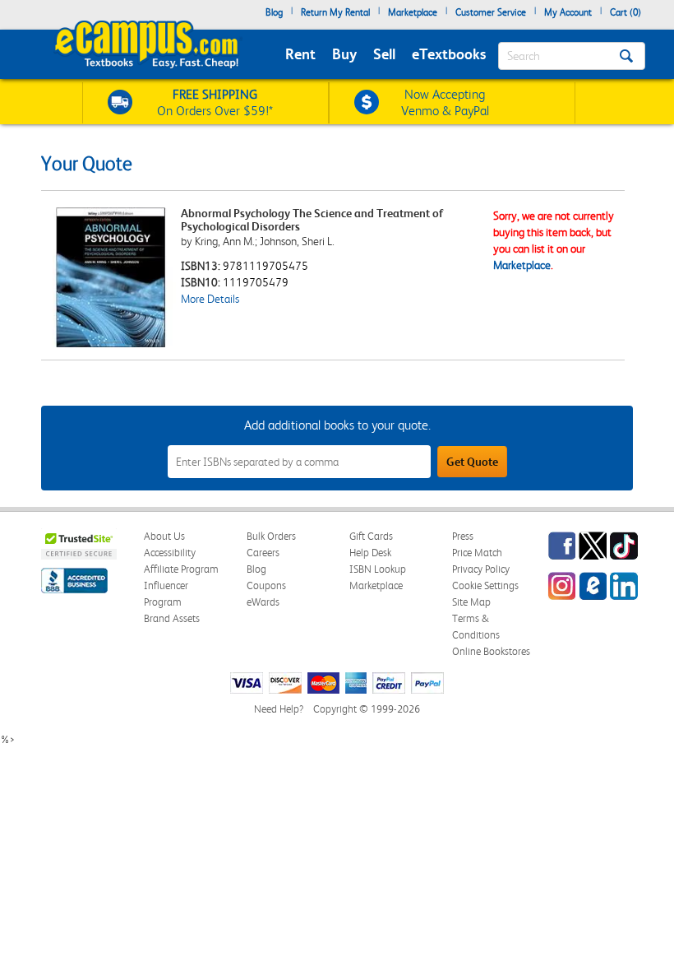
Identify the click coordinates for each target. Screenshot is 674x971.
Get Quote (472, 461)
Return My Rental (335, 12)
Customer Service (490, 12)
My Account (568, 12)
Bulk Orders (271, 536)
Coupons (266, 585)
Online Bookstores (491, 651)
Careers (263, 552)
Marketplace (412, 12)
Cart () (625, 12)
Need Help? (278, 709)
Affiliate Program (181, 569)
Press (462, 536)
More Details (210, 298)
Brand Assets (172, 618)
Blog (274, 12)
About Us (164, 536)
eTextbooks (449, 54)
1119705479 (256, 282)
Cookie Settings (485, 585)
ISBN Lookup (377, 569)
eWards (263, 602)
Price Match (477, 552)
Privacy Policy (481, 569)
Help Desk (370, 552)
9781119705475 (265, 265)
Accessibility (170, 552)
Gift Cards (371, 536)
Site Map (471, 602)
